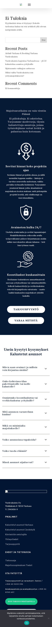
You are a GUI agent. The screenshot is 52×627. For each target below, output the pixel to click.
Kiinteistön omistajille (16, 534)
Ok (27, 623)
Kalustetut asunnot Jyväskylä (20, 530)
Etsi (43, 40)
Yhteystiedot (11, 539)
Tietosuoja (10, 560)
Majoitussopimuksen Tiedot (18, 565)
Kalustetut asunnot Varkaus (19, 525)
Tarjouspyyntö (12, 544)
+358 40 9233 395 (14, 584)
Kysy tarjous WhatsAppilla (21, 601)
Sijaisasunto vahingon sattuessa (20, 68)
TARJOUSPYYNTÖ (26, 309)
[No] (48, 618)
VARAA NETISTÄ (26, 320)
